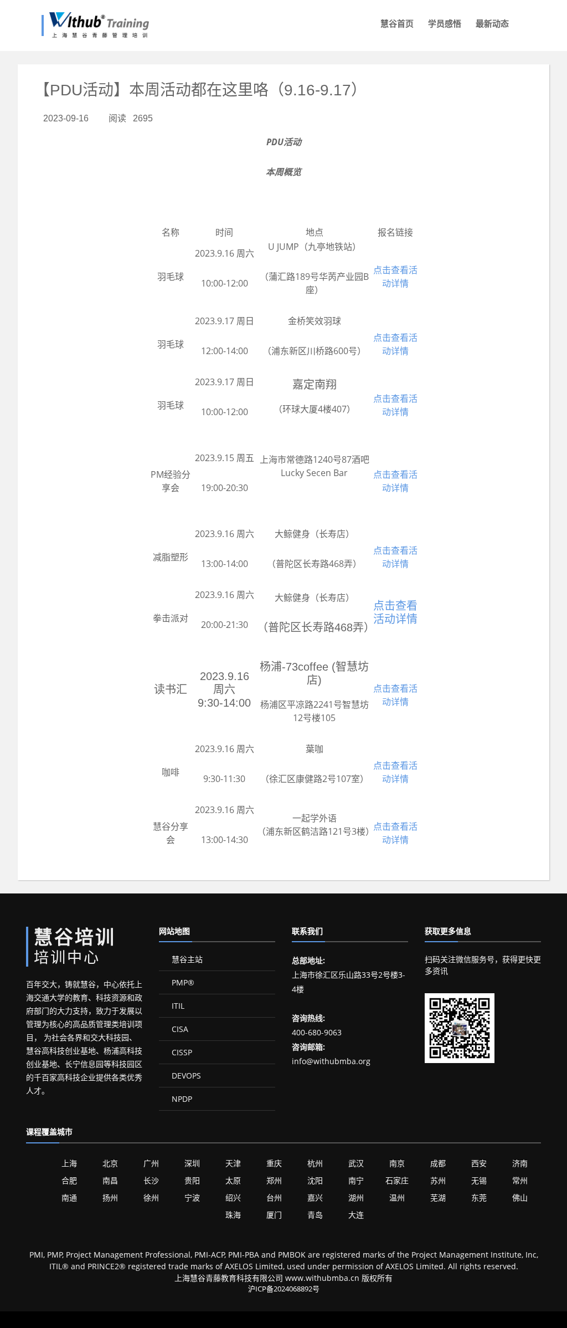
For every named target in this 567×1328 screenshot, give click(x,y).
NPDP (180, 1099)
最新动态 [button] (492, 23)
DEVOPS (185, 1075)
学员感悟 (444, 23)
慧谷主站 (186, 959)
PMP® (181, 982)
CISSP (180, 1052)
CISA (178, 1029)
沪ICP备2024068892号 (283, 1289)
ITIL (176, 1005)
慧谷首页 (397, 23)
